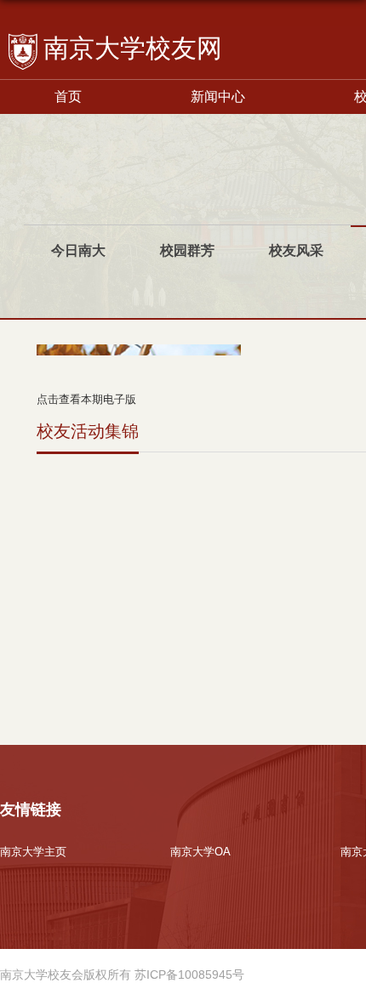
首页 (68, 96)
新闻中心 (218, 96)
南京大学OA (200, 851)
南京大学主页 (33, 851)
